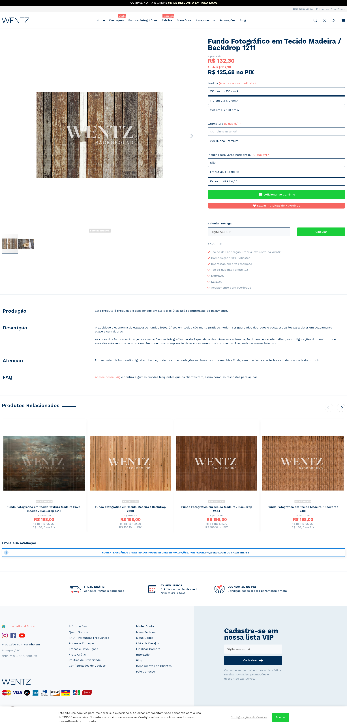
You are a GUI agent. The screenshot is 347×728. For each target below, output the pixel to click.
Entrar (320, 9)
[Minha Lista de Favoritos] (333, 21)
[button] (324, 21)
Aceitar (280, 717)
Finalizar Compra (148, 649)
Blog (139, 660)
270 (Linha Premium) (224, 141)
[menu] (171, 20)
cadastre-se (240, 552)
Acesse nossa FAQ (107, 377)
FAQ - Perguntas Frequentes (89, 637)
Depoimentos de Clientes (154, 666)
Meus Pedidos (145, 632)
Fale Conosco (145, 671)
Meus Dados (144, 637)
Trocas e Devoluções (83, 649)
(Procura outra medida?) (236, 83)
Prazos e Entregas (81, 643)
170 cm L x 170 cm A (224, 100)
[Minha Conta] (324, 21)
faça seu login (215, 552)
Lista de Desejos (147, 643)
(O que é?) (231, 123)
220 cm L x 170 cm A (224, 110)
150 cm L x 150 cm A (224, 91)
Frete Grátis (77, 654)
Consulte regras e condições (104, 590)
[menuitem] (100, 20)
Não (213, 162)
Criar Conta (338, 9)
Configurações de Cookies (87, 665)
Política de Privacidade (85, 660)
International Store (21, 626)
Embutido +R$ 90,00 (224, 172)
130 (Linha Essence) (223, 131)
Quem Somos (78, 632)
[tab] (45, 311)
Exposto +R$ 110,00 (223, 181)
